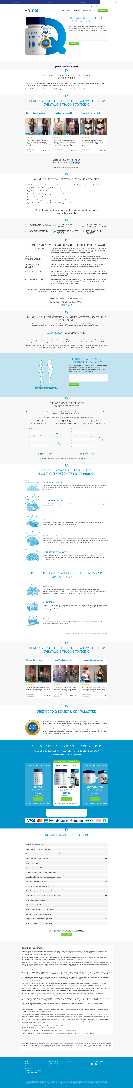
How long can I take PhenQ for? (37, 858)
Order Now (74, 43)
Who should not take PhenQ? (36, 882)
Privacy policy (53, 1064)
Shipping (28, 1068)
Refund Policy (53, 1061)
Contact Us (28, 1066)
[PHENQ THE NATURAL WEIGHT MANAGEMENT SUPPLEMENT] (31, 10)
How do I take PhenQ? (34, 868)
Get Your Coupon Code (31, 1072)
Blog (94, 5)
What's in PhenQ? (32, 863)
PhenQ (116, 2)
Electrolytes (16, 2)
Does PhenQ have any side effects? (38, 886)
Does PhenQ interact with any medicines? (41, 891)
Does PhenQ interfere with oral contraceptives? (43, 895)
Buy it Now (66, 934)
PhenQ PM (83, 2)
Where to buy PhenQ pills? (35, 900)
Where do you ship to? (34, 905)
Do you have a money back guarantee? (40, 919)
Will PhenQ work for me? (35, 845)
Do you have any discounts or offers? (39, 914)
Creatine (49, 2)
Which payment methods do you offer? (40, 909)
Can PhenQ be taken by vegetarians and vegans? (43, 877)
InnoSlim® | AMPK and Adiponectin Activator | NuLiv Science (38, 1027)
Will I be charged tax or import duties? (40, 923)
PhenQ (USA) (63, 1079)
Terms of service (54, 1066)
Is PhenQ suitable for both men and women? (42, 872)
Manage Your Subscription (33, 1070)
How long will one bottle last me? (38, 849)
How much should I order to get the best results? (43, 854)
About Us (28, 1064)
